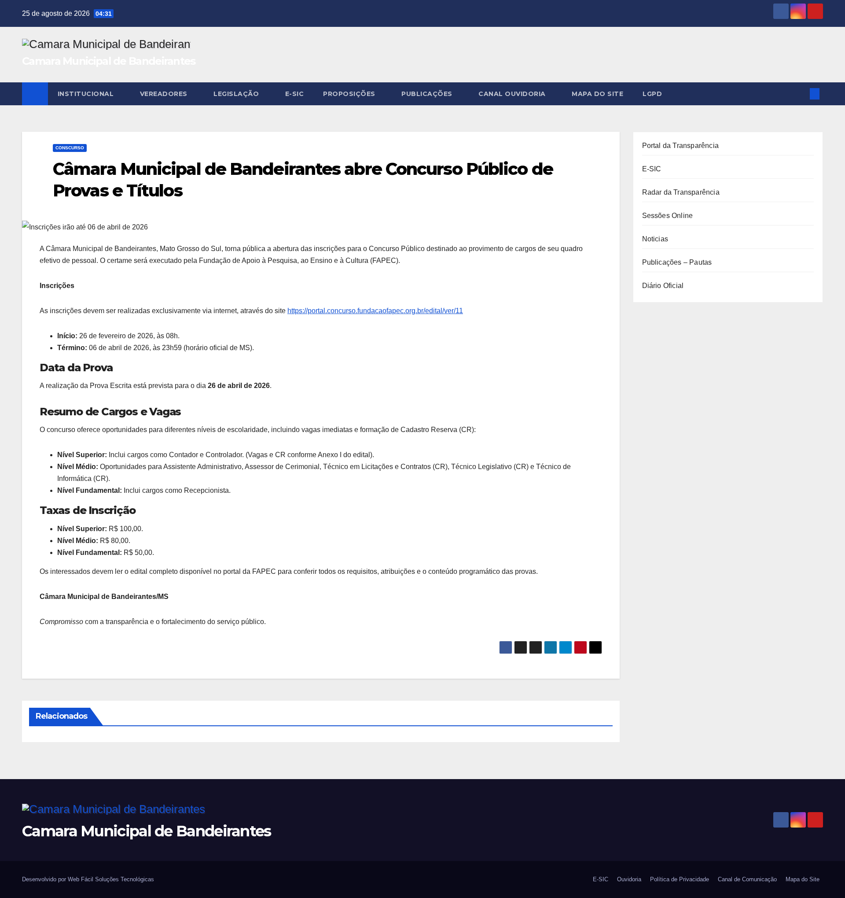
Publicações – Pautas (677, 262)
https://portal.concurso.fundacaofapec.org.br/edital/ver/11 (375, 310)
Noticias (655, 239)
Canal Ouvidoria (512, 94)
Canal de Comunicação (747, 879)
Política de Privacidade (679, 879)
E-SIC (294, 94)
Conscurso (69, 147)
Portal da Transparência (680, 145)
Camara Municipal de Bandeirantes (108, 61)
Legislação (237, 94)
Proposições (350, 94)
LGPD (653, 94)
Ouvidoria (629, 879)
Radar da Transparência (681, 192)
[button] (800, 93)
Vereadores (165, 94)
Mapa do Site (597, 94)
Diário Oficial (663, 285)
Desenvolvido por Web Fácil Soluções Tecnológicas (88, 879)
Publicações (427, 94)
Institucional (87, 94)
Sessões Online (667, 215)
